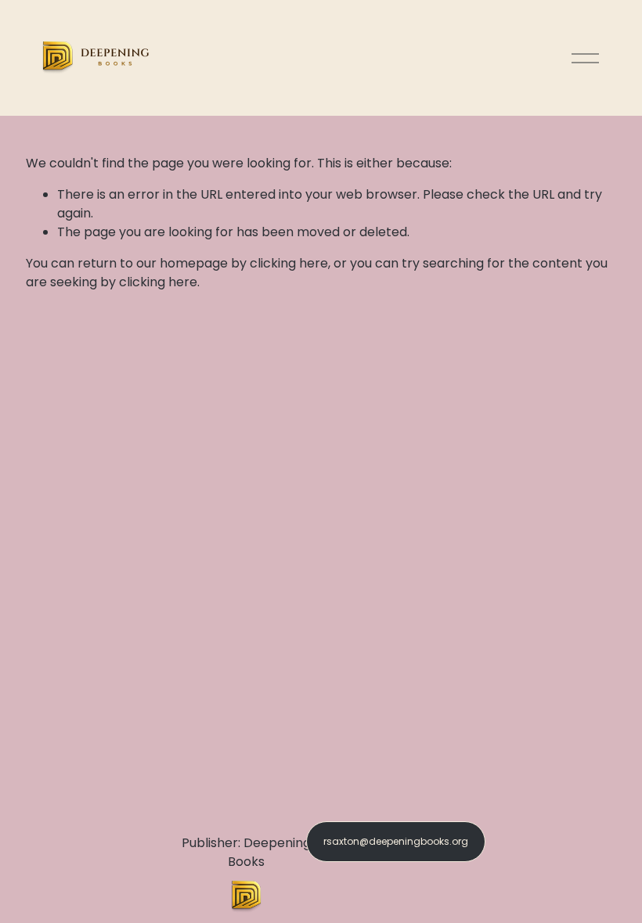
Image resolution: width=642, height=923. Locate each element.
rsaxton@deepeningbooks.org (395, 841)
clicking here (289, 263)
